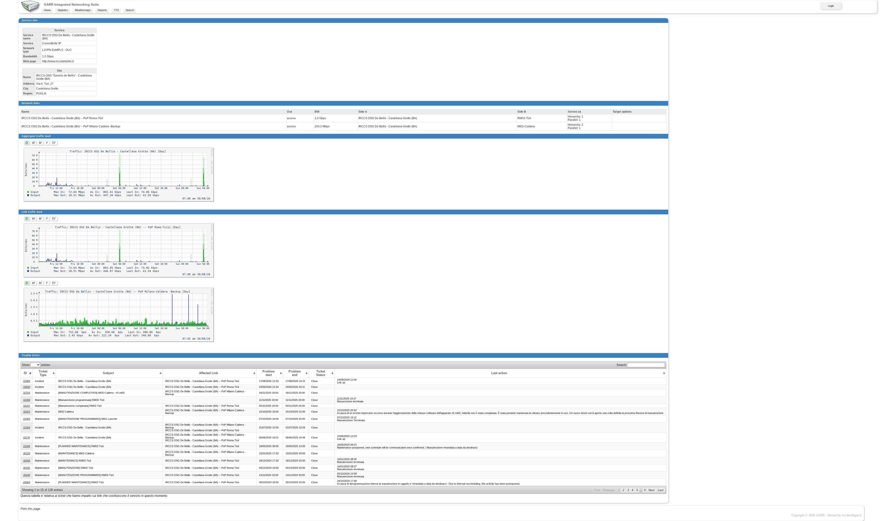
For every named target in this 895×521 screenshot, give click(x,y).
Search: (621, 365)
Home (47, 10)
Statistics (63, 10)
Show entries (36, 365)
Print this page (30, 509)
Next (651, 490)
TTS (116, 10)
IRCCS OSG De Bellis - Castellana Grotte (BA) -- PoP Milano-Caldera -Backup (70, 126)
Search (130, 10)
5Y (54, 143)
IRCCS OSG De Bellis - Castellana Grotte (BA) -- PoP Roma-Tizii (62, 118)
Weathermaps (83, 10)
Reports (102, 10)
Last (661, 490)
